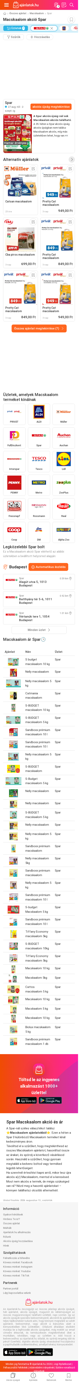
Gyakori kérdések (13, 1214)
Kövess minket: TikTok (16, 1275)
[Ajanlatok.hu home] (26, 5)
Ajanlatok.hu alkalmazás (17, 1232)
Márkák (7, 1227)
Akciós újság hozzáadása (18, 1241)
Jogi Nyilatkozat (62, 1364)
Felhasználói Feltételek (15, 1367)
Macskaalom (37, 13)
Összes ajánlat (18, 13)
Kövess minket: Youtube (16, 1271)
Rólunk (7, 1236)
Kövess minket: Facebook (18, 1262)
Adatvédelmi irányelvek (41, 1367)
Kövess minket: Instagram (17, 1266)
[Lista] (64, 5)
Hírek (6, 1245)
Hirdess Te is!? (11, 1219)
